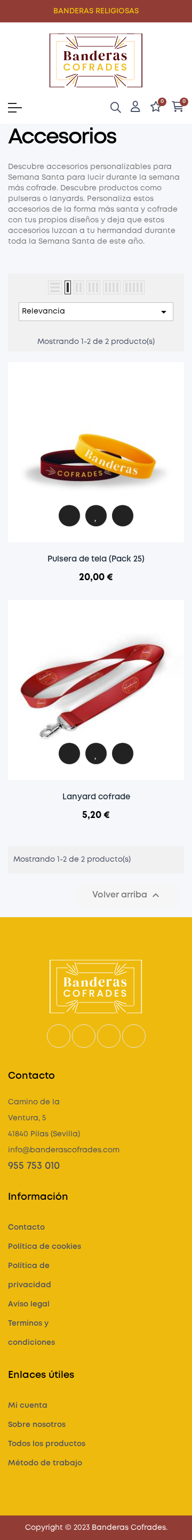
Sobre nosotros (37, 1425)
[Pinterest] (134, 1036)
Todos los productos (46, 1444)
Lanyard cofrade (96, 797)
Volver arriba (127, 895)
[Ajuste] (135, 108)
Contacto (26, 1227)
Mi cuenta (27, 1405)
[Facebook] (58, 1036)
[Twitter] (83, 1036)
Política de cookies (44, 1247)
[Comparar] (122, 515)
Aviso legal (29, 1304)
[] (69, 515)
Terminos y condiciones (31, 1333)
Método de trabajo (45, 1463)
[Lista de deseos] (156, 108)
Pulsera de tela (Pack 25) (96, 559)
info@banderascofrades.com (63, 1150)
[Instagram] (109, 1036)
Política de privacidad (29, 1275)
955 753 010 (34, 1166)
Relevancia (96, 312)
